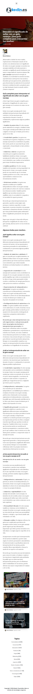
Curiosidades (7, 29)
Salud (14, 668)
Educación (15, 648)
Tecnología (15, 674)
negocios (15, 662)
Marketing (15, 656)
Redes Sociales (15, 665)
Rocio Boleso (7, 56)
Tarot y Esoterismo (15, 671)
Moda (15, 659)
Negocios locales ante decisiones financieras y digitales (13, 583)
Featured (15, 651)
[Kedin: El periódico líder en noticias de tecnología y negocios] (16, 14)
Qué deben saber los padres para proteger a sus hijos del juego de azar (15, 603)
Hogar (15, 653)
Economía (15, 645)
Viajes (15, 677)
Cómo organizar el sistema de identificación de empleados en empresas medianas (14, 623)
